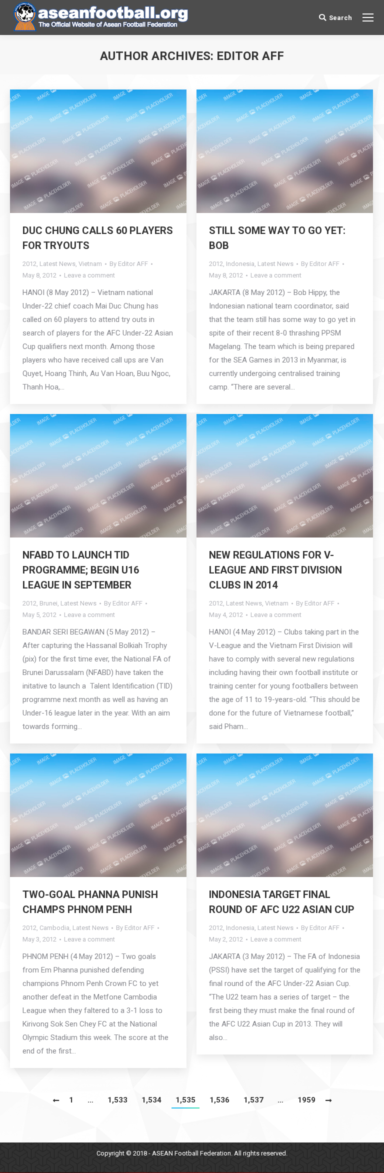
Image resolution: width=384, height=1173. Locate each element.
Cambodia (55, 928)
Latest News (58, 264)
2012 (29, 264)
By (129, 264)
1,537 (254, 1100)
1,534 (152, 1100)
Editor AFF (250, 56)
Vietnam (90, 264)
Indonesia (240, 264)
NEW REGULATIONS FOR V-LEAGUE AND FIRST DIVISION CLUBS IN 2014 (275, 570)
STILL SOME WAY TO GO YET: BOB (277, 238)
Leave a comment (89, 275)
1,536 (220, 1100)
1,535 (186, 1100)
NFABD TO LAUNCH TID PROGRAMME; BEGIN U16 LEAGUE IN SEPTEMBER (80, 570)
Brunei (49, 603)
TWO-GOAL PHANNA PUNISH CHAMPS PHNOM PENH (90, 902)
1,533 (118, 1100)
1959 (307, 1100)
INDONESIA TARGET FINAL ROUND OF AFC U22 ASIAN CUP (281, 902)
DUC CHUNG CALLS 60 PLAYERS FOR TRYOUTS (97, 238)
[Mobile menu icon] (368, 18)
